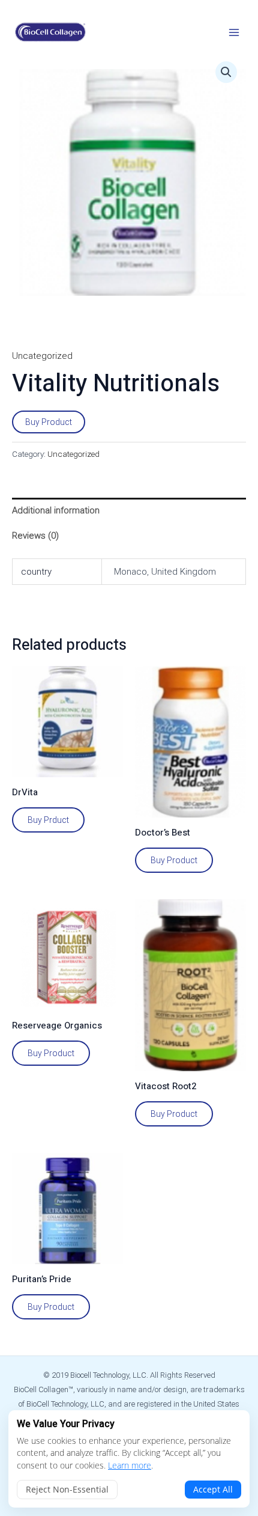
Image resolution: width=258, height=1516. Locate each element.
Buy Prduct (48, 820)
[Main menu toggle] (233, 32)
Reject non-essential (67, 1489)
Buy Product (48, 422)
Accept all (213, 1489)
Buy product (51, 1307)
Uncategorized (42, 355)
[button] (226, 72)
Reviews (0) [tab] (35, 535)
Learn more (129, 1465)
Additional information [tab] (56, 510)
